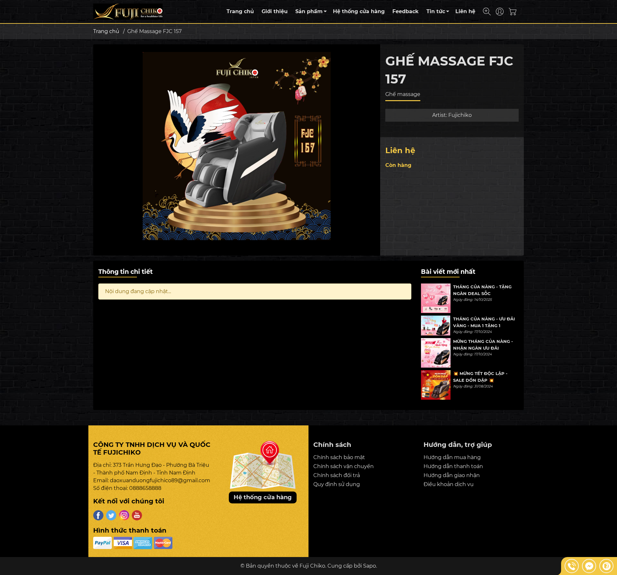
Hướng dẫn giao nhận (452, 475)
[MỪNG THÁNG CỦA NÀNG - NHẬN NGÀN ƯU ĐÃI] (436, 353)
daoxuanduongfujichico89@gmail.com (160, 480)
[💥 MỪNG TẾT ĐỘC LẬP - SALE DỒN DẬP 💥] (436, 385)
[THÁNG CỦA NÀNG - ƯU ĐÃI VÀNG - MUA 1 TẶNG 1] (436, 325)
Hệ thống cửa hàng (359, 11)
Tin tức (435, 11)
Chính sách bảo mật (339, 457)
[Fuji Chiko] (128, 11)
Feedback (405, 11)
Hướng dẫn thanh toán (453, 466)
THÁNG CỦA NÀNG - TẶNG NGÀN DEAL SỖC (482, 290)
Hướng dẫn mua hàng (452, 457)
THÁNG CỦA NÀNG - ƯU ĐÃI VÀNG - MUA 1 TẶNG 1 (484, 322)
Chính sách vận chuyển (343, 466)
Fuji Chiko (312, 566)
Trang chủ (240, 11)
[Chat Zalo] (606, 566)
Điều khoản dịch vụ (449, 484)
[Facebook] (98, 515)
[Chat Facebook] (589, 566)
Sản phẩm (309, 11)
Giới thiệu (275, 11)
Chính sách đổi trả (336, 475)
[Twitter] (111, 515)
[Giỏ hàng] (515, 11)
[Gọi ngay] (572, 566)
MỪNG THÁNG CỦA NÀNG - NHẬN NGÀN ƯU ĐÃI (483, 345)
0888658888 (145, 488)
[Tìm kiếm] (486, 11)
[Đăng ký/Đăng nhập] (499, 11)
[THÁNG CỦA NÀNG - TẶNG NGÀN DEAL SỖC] (436, 298)
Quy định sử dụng (336, 484)
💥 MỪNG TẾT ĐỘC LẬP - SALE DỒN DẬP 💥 (480, 377)
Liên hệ (465, 11)
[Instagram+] (124, 515)
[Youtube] (137, 515)
